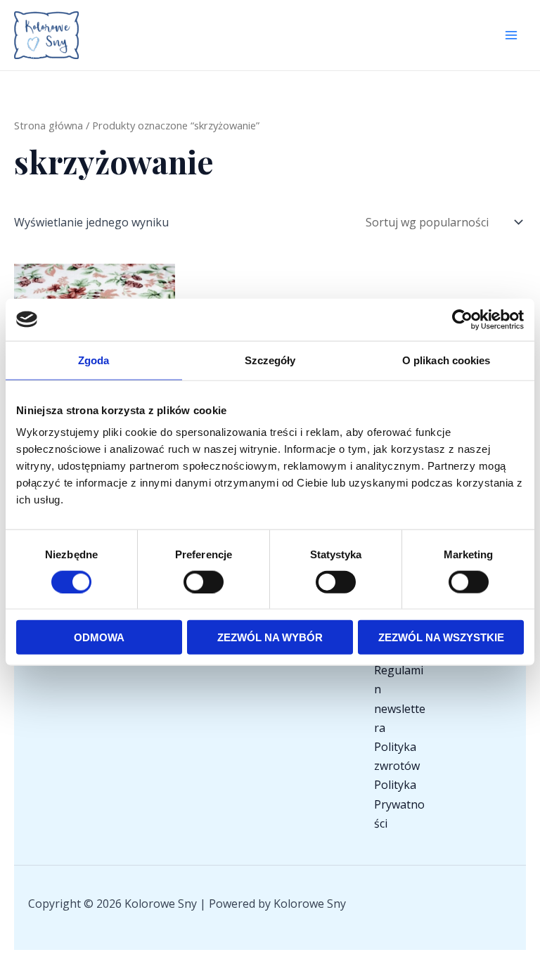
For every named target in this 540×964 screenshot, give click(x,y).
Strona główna (48, 125)
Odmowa (99, 637)
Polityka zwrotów (397, 756)
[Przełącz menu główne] (511, 35)
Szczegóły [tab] (270, 360)
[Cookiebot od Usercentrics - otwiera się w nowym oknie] (462, 319)
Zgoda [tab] (94, 360)
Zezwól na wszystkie (441, 637)
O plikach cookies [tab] (446, 360)
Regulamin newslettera (399, 698)
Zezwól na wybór (270, 637)
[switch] (204, 581)
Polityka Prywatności (399, 803)
